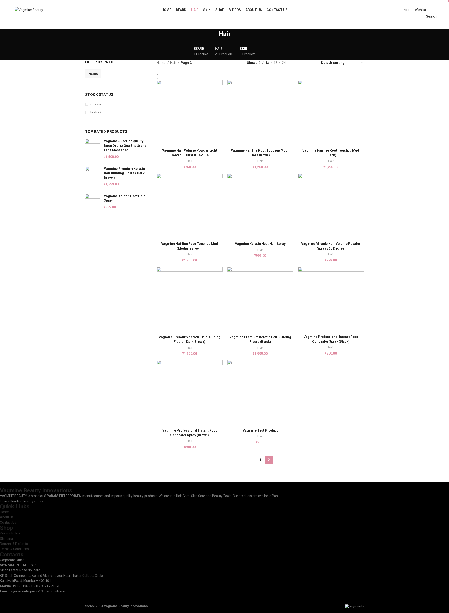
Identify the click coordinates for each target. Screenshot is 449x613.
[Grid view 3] (304, 63)
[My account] (395, 10)
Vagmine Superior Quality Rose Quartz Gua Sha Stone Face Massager (125, 145)
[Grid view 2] (296, 63)
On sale (95, 104)
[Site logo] (29, 9)
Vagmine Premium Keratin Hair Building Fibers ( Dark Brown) (124, 173)
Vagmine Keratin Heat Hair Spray (124, 198)
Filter (93, 73)
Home (161, 63)
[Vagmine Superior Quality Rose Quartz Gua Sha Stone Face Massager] (92, 149)
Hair (173, 63)
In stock (95, 112)
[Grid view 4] (311, 63)
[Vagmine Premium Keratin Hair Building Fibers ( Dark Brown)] (92, 177)
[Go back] (212, 36)
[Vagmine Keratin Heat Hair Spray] (92, 202)
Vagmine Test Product (260, 430)
